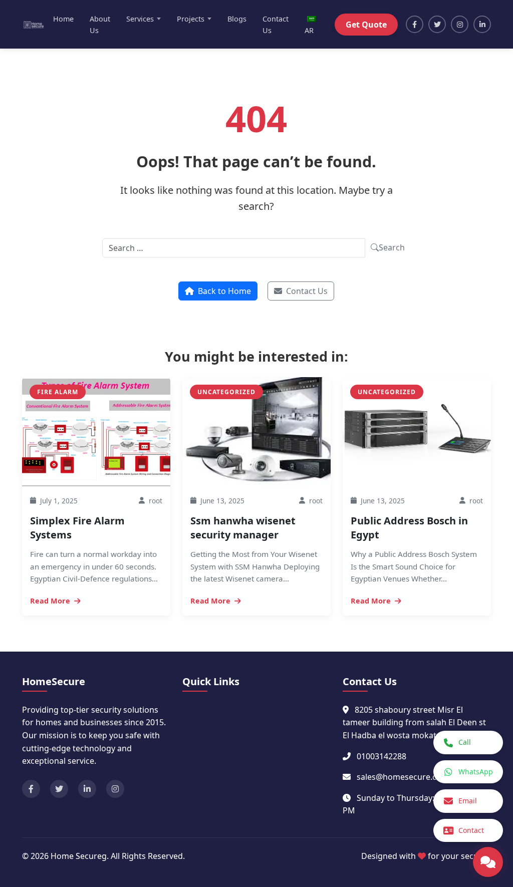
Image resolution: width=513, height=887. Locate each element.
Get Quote (366, 24)
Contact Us (276, 24)
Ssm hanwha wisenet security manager (243, 527)
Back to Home (224, 291)
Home (63, 19)
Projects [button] (190, 19)
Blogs (236, 19)
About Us (100, 24)
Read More (50, 601)
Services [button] (140, 19)
